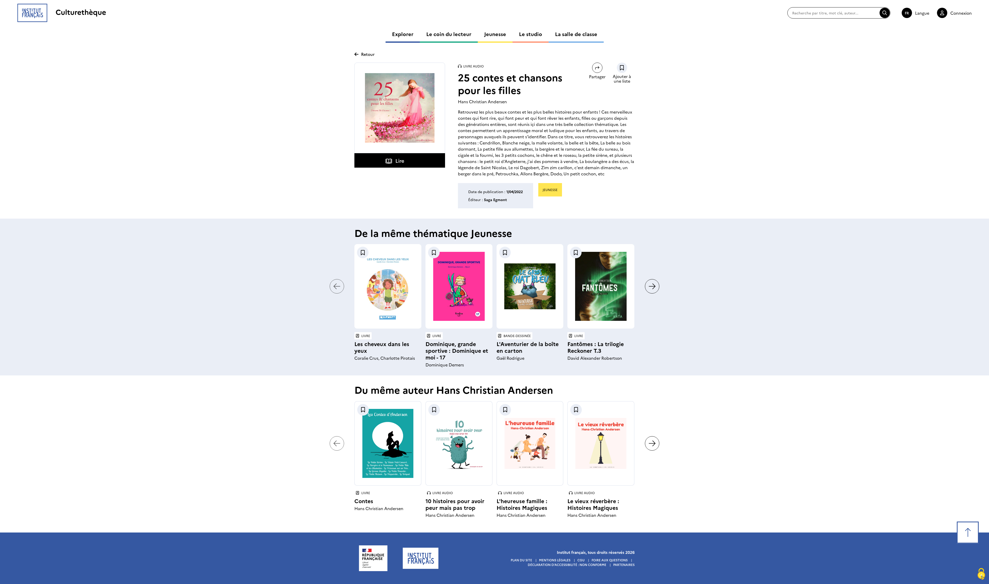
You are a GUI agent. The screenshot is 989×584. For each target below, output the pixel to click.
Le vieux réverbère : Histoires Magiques (593, 504)
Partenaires (624, 564)
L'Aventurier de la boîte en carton (528, 347)
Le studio (530, 33)
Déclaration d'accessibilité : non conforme (567, 564)
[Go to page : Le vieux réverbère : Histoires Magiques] (601, 443)
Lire (399, 160)
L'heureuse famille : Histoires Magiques (522, 504)
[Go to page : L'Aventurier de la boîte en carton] (530, 286)
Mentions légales (554, 560)
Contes (363, 500)
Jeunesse (495, 33)
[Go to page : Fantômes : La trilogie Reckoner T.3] (600, 286)
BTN (622, 68)
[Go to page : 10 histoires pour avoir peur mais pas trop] (459, 443)
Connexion (961, 13)
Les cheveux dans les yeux (381, 347)
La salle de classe (576, 33)
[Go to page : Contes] (388, 443)
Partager (597, 76)
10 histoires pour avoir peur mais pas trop (454, 504)
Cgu (581, 560)
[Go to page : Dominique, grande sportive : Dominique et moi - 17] (458, 286)
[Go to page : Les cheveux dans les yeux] (387, 286)
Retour (367, 54)
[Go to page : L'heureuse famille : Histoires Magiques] (530, 443)
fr (907, 12)
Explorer (402, 33)
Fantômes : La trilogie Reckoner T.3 (595, 347)
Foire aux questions (610, 560)
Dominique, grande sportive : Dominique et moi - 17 (456, 350)
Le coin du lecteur (448, 33)
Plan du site (521, 560)
